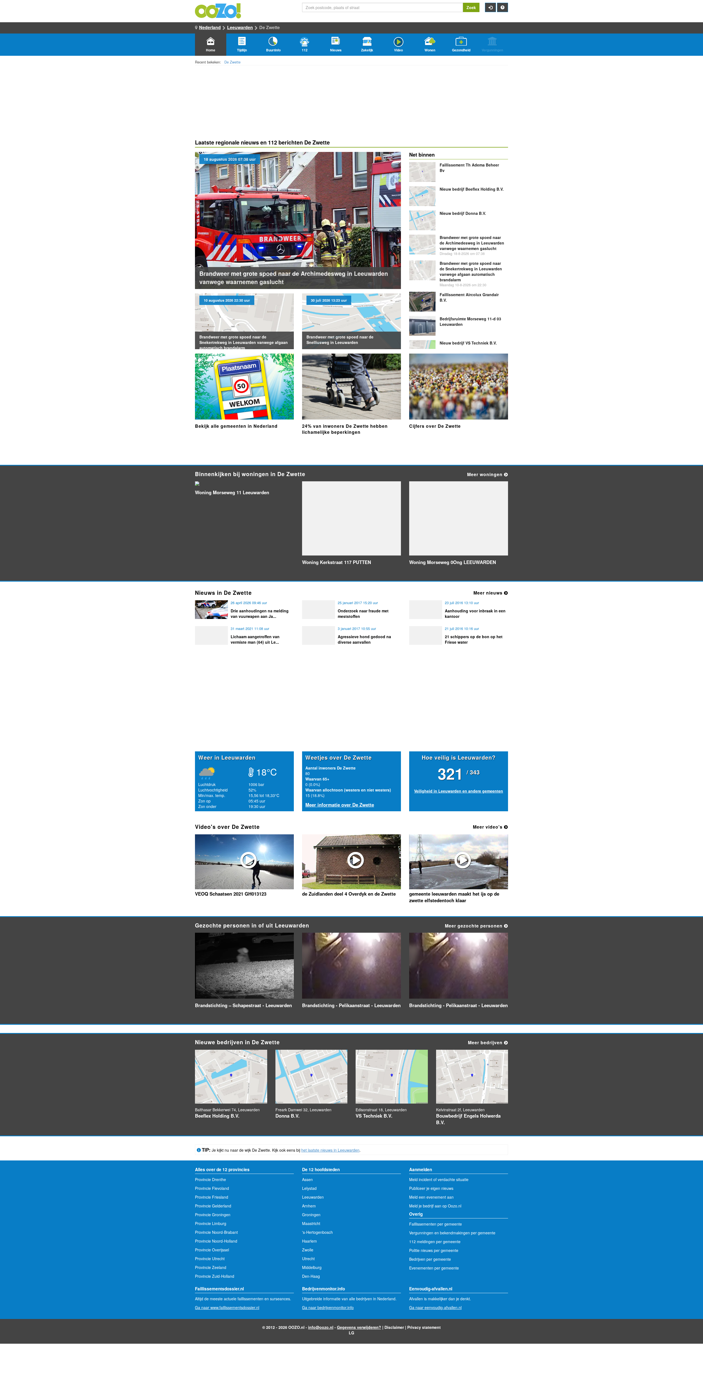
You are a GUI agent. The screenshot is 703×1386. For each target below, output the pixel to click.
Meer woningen (485, 474)
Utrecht (308, 1258)
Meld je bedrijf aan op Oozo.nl (435, 1206)
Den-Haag (311, 1276)
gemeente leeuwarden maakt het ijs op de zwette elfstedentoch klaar (454, 897)
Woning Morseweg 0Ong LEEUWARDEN (452, 562)
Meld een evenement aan (431, 1197)
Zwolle (307, 1249)
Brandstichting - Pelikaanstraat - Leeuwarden (351, 1005)
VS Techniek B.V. (468, 343)
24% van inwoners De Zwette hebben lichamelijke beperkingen (345, 429)
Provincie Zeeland (210, 1267)
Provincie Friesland (211, 1197)
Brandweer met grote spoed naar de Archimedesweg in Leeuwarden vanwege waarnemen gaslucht (472, 243)
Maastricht (311, 1223)
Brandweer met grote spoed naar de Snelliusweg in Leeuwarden (339, 339)
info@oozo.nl (320, 1327)
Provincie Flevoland (212, 1188)
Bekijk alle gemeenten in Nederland (236, 426)
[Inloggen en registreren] (490, 7)
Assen (307, 1179)
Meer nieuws (488, 593)
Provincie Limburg (210, 1223)
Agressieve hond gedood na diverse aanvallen (364, 639)
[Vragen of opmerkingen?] (502, 7)
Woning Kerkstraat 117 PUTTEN (336, 562)
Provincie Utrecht (210, 1258)
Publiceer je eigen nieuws (431, 1188)
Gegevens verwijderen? (359, 1327)
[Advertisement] (351, 708)
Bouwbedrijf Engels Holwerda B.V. (468, 1119)
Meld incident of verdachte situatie (438, 1179)
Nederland (210, 27)
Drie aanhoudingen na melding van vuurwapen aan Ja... (260, 613)
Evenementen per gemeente (434, 1268)
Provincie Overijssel (212, 1249)
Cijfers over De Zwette (435, 426)
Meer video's (488, 827)
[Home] (218, 10)
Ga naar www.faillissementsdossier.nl (227, 1307)
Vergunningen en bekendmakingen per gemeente (452, 1232)
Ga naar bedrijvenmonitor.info (328, 1307)
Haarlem (309, 1241)
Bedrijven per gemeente (430, 1259)
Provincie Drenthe (210, 1179)
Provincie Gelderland (213, 1206)
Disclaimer (394, 1327)
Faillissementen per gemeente (435, 1224)
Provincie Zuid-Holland (214, 1276)
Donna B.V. (463, 213)
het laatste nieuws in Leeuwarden (330, 1150)
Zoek (471, 7)
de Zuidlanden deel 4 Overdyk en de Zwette (349, 893)
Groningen (311, 1214)
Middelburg (312, 1267)
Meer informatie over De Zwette (339, 804)
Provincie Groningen (212, 1214)
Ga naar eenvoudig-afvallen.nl (435, 1307)
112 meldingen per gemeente (435, 1241)
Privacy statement (424, 1327)
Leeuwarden (240, 27)
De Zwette (232, 62)
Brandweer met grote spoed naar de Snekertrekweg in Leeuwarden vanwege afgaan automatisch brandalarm (243, 342)
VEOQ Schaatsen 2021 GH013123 (230, 893)
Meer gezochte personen (474, 926)
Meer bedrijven (486, 1042)
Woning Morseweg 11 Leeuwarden (232, 492)
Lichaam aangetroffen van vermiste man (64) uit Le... (255, 639)
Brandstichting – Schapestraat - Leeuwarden (243, 1005)
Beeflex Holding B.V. (472, 189)
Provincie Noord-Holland (216, 1241)
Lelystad (309, 1188)
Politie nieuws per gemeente (433, 1250)
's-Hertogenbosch (317, 1232)
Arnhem (309, 1206)
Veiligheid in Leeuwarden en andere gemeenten (458, 791)
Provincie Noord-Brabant (216, 1232)
